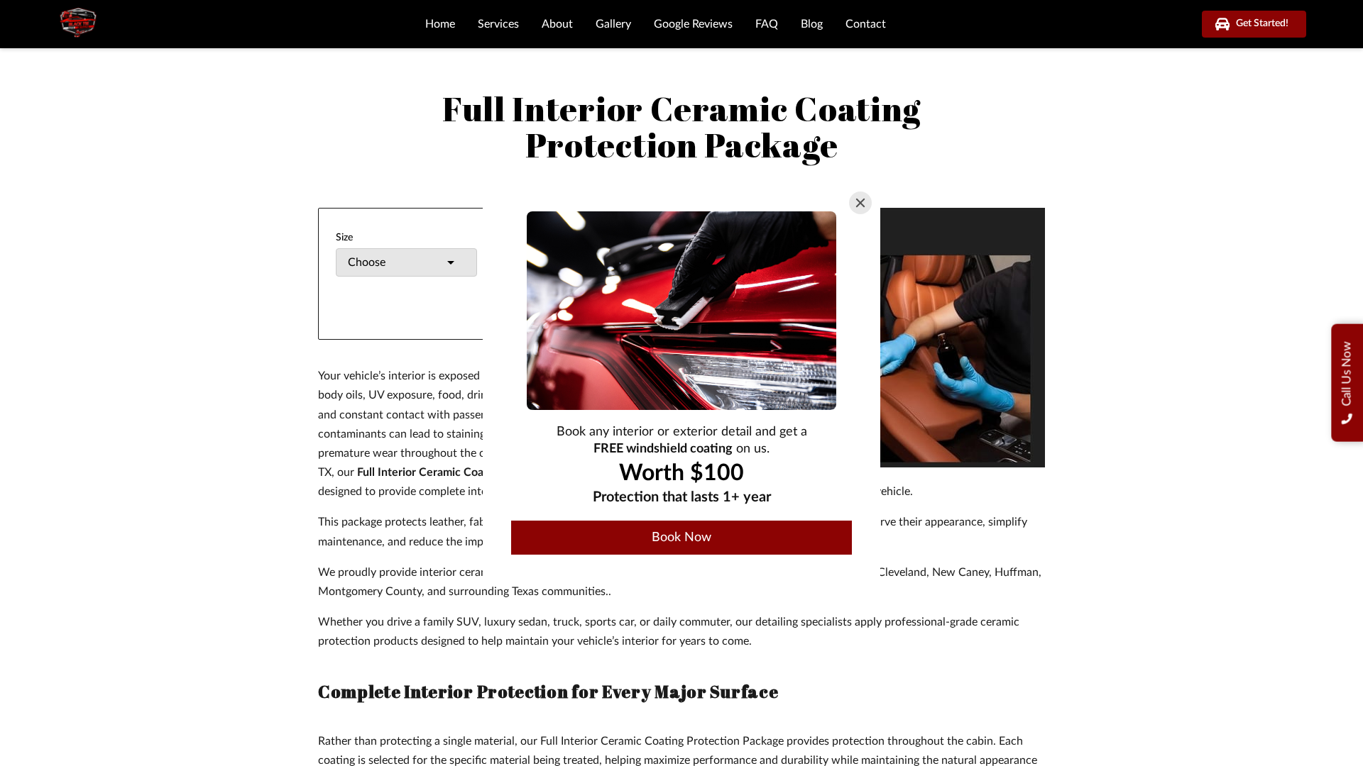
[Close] (860, 203)
